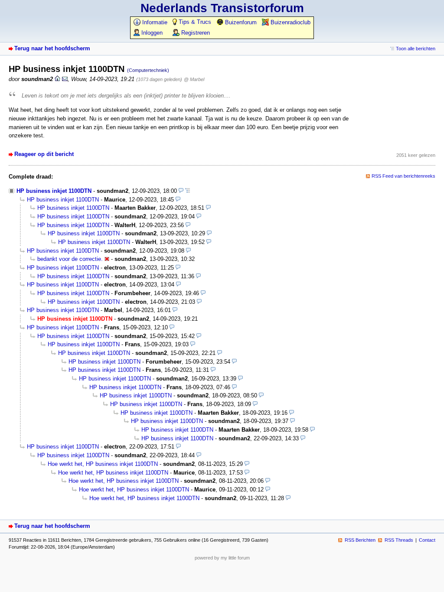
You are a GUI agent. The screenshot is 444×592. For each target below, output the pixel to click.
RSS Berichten (360, 540)
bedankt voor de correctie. (70, 259)
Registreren (195, 32)
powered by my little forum (222, 557)
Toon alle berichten (415, 48)
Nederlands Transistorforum (222, 8)
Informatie (153, 22)
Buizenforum (240, 22)
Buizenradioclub (289, 22)
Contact (427, 540)
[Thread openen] (187, 191)
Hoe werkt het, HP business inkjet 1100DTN (103, 464)
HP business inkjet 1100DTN (53, 191)
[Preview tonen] (181, 191)
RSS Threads (399, 540)
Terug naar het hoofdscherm (52, 48)
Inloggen (151, 32)
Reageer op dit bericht (44, 154)
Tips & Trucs (194, 22)
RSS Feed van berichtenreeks (403, 176)
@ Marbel (194, 79)
